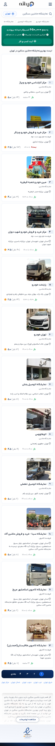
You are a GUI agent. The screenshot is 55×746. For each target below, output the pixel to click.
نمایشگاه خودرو (42, 21)
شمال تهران (15, 682)
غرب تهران (37, 682)
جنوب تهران (26, 682)
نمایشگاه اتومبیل (25, 21)
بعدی (13, 674)
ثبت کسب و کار (26, 41)
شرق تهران (48, 682)
